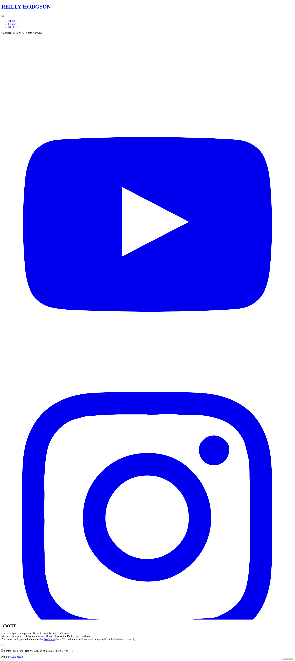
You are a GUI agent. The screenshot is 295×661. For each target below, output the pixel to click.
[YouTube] (147, 325)
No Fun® (49, 639)
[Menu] (2, 16)
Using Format (287, 658)
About (11, 20)
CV (3, 645)
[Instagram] (147, 618)
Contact (12, 24)
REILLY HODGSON (26, 7)
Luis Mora (17, 656)
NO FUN (13, 27)
